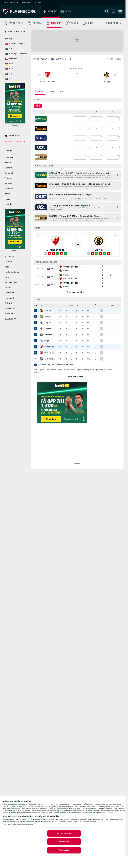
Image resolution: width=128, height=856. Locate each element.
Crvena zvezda (47, 81)
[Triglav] (41, 322)
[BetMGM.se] (41, 157)
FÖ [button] (77, 305)
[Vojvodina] (41, 352)
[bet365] (41, 119)
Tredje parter (107, 812)
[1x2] (41, 147)
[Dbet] (41, 138)
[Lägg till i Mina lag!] (39, 75)
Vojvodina (49, 352)
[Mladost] (41, 316)
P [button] (95, 305)
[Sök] (107, 11)
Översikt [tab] (40, 91)
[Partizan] (41, 334)
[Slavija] (41, 310)
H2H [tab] (52, 91)
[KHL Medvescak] (41, 359)
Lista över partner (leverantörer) (18, 824)
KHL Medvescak (50, 358)
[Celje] (41, 340)
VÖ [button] (71, 305)
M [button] (61, 305)
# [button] (34, 305)
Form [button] (111, 305)
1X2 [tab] (38, 106)
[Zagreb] (41, 328)
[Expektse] (41, 128)
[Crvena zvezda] (41, 346)
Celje (46, 340)
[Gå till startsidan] (21, 11)
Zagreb (47, 328)
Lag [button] (41, 305)
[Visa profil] (47, 75)
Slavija (107, 81)
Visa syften (64, 850)
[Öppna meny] (120, 11)
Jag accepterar (64, 833)
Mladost (48, 316)
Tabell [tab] (62, 91)
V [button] (66, 305)
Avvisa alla (64, 841)
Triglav (47, 322)
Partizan (48, 334)
